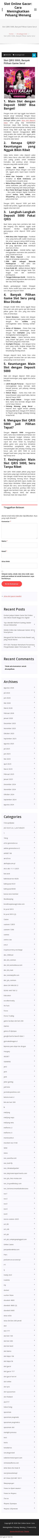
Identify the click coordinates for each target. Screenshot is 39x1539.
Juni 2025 (7, 754)
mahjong (7, 1112)
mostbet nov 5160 (10, 1143)
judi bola (7, 1087)
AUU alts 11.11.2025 (11, 868)
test (5, 1437)
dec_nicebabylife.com (11, 975)
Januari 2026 (8, 718)
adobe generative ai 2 (12, 848)
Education (7, 995)
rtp (5, 1285)
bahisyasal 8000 (10, 889)
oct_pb (6, 1234)
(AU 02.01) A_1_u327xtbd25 (14, 828)
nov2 (5, 1199)
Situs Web (6, 561)
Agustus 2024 (9, 804)
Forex (6, 1011)
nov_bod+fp (8, 1163)
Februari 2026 (9, 713)
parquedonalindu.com (11, 1249)
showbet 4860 (9, 1300)
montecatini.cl (9, 1138)
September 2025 (10, 739)
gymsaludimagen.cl (10, 1041)
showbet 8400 (9, 1310)
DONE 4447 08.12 (10, 990)
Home (11, 34)
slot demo (7, 1351)
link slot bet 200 (9, 1102)
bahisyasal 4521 (10, 884)
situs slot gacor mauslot (12, 596)
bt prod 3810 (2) (10, 914)
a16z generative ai (10, 843)
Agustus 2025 (9, 744)
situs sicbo (8, 1315)
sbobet (6, 1290)
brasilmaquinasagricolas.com (14, 904)
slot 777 (7, 1331)
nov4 (5, 1209)
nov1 (5, 1194)
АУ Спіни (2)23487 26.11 (13, 1478)
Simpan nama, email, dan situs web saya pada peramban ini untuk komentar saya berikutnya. (18, 576)
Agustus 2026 (9, 688)
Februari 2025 (9, 774)
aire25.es (7, 858)
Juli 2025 (7, 749)
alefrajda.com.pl (9, 863)
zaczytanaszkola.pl (10, 1473)
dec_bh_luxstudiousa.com (13, 965)
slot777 (6, 1402)
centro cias (8, 940)
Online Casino (9, 1244)
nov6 (5, 1214)
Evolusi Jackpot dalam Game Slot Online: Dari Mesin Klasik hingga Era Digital (18, 616)
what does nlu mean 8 (12, 1468)
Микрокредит (9, 1483)
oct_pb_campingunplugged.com (15, 1239)
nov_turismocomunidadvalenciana (16, 1188)
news (6, 1153)
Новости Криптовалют (12, 1488)
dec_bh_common (10, 960)
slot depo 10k (9, 1356)
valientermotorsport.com (13, 1458)
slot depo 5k (8, 1361)
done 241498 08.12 (11, 985)
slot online (7, 1381)
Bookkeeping (8, 899)
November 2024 (10, 789)
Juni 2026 (7, 698)
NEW (5, 1148)
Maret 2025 (8, 769)
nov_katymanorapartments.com (15, 1173)
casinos (6, 934)
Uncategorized (21, 34)
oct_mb (6, 1229)
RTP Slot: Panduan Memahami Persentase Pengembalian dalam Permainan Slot (19, 646)
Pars (5, 1255)
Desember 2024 (10, 784)
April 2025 (7, 764)
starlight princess (10, 1432)
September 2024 (10, 799)
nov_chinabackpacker (11, 1168)
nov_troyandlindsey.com (12, 1183)
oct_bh (6, 1224)
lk (4, 1107)
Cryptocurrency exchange (13, 950)
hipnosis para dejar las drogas (15, 1046)
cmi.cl (6, 945)
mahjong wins (9, 1122)
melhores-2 (8, 1128)
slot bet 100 (8, 1336)
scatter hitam (9, 1295)
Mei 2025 (7, 759)
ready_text (8, 1275)
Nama (4, 541)
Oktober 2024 (9, 794)
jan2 (5, 1067)
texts (6, 1442)
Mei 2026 (7, 703)
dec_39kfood (8, 955)
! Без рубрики (9, 823)
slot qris (7, 1387)
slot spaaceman (9, 1392)
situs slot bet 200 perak (12, 1321)
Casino (6, 919)
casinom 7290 (9, 929)
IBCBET (6, 1056)
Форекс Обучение (11, 1509)
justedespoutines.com (12, 1092)
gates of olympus (10, 1031)
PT (5, 1265)
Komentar (6, 521)
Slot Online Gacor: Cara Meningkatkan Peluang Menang (18, 9)
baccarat (7, 874)
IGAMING (7, 1062)
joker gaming (8, 1082)
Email (4, 551)
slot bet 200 (8, 1341)
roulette (7, 1280)
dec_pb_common (10, 980)
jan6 (5, 1077)
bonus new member (11, 894)
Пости (6, 1498)
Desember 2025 (10, 723)
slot (5, 1326)
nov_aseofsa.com (10, 1158)
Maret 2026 (8, 708)
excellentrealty (9, 1001)
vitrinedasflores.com (11, 1463)
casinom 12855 (9, 924)
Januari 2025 (8, 779)
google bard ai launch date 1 (14, 1036)
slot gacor (7, 1366)
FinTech (6, 1006)
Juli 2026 (7, 693)
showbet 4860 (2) (10, 1305)
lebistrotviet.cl (9, 1097)
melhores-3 (8, 1133)
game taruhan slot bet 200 (13, 1021)
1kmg (6, 838)
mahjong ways (9, 1117)
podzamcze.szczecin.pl (12, 1260)
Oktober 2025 (9, 733)
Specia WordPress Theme (19, 1531)
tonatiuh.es (8, 1448)
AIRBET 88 (8, 853)
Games (6, 1026)
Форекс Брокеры (10, 1503)
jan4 (5, 1072)
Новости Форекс (10, 1493)
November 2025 (10, 728)
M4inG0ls (8, 55)
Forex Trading (9, 1016)
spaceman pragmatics (12, 1422)
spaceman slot (9, 1427)
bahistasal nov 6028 (11, 879)
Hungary (7, 1051)
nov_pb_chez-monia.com (13, 1178)
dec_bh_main (8, 970)
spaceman (7, 1412)
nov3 (5, 1204)
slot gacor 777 (9, 1371)
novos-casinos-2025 (11, 1219)
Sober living (8, 1407)
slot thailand (8, 1397)
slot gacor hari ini (10, 1376)
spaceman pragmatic (11, 1417)
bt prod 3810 (9, 909)
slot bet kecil (8, 1346)
